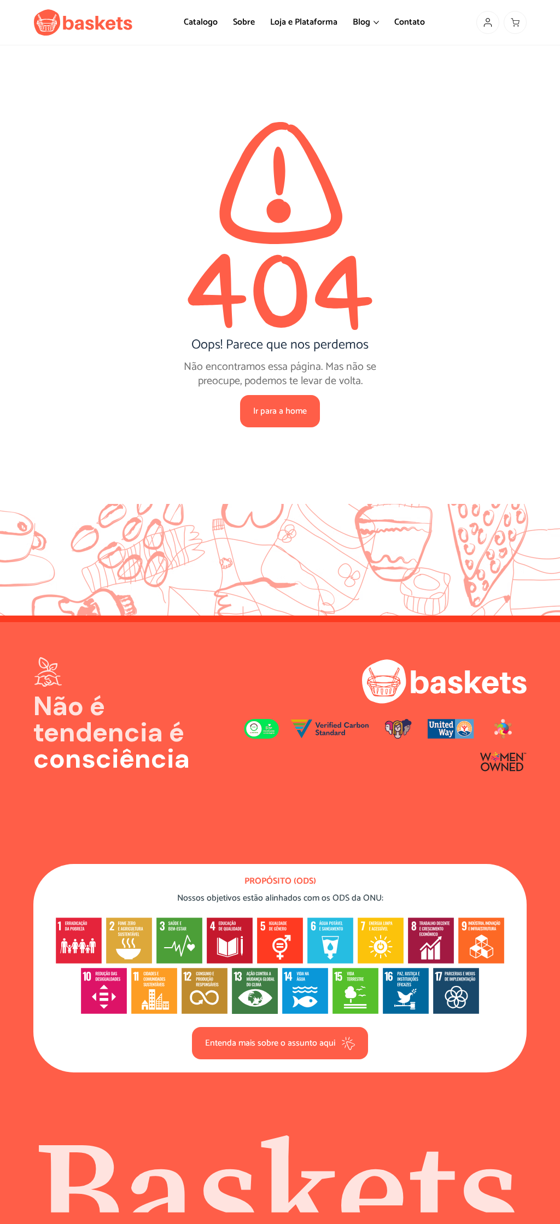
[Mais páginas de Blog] (376, 22)
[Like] (487, 22)
